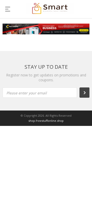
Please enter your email (26, 93)
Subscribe (87, 93)
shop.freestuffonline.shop (46, 121)
